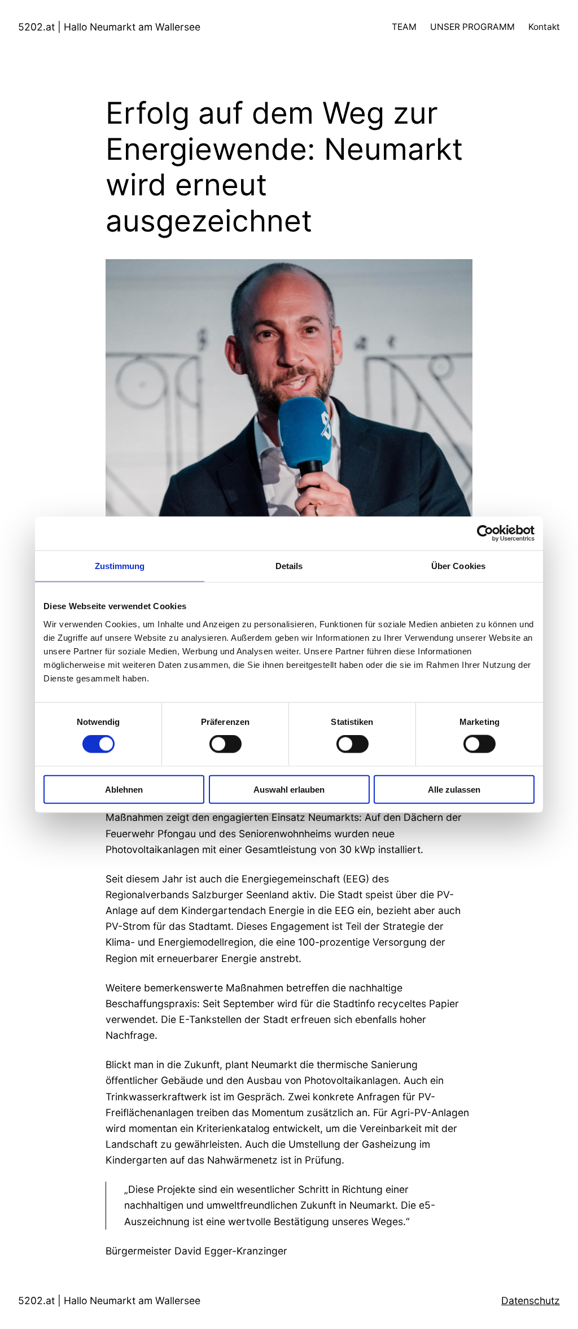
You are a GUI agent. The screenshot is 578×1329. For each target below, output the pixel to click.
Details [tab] (289, 566)
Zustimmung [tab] (120, 566)
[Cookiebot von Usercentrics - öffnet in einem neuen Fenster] (485, 533)
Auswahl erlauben (289, 789)
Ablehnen (124, 789)
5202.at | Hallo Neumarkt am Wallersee (109, 27)
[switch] (225, 744)
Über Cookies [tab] (458, 566)
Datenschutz (530, 1300)
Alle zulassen (454, 789)
